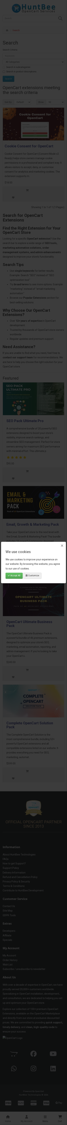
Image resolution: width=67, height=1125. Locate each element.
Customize (33, 575)
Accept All (15, 575)
